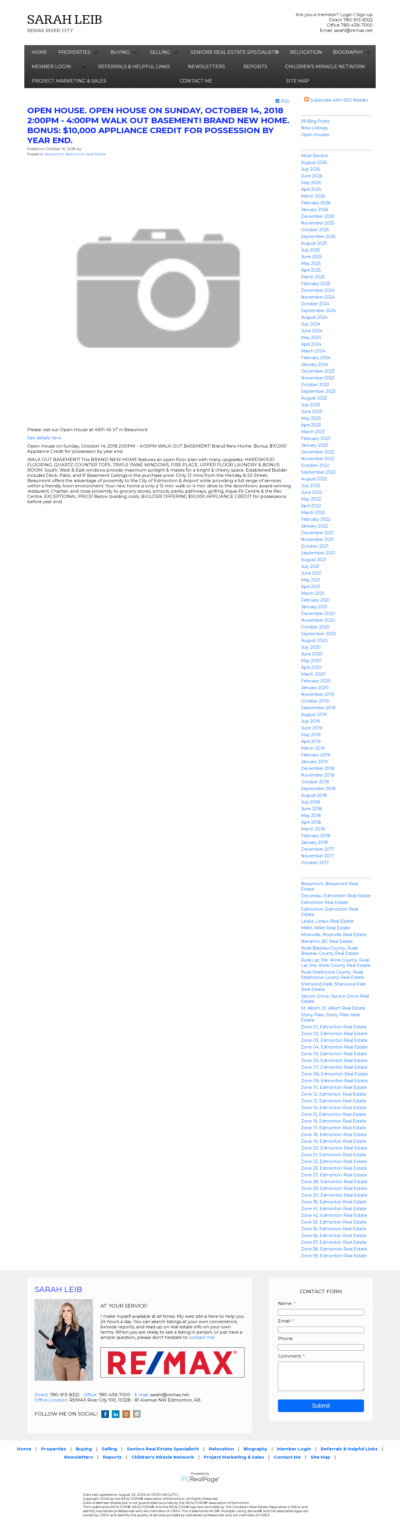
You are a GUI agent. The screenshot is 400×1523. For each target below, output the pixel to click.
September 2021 (318, 553)
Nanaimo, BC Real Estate (327, 941)
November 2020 (318, 620)
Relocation (306, 52)
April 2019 (311, 741)
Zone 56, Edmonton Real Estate (334, 1235)
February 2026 (315, 202)
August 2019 (314, 714)
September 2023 (318, 391)
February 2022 (315, 519)
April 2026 (311, 189)
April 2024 (311, 344)
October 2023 (315, 384)
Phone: (285, 1338)
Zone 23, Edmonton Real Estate (334, 1168)
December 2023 (317, 371)
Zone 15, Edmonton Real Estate (333, 1114)
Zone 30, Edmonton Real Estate (334, 1195)
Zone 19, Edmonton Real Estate (334, 1141)
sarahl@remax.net (353, 30)
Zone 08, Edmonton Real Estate (334, 1074)
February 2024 (316, 357)
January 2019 (314, 761)
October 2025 (315, 229)
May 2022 (311, 499)
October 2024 (315, 303)
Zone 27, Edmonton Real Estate (334, 1175)
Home (39, 52)
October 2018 (315, 781)
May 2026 (311, 182)
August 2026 (314, 162)
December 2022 (317, 452)
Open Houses (315, 134)
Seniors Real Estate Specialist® (235, 52)
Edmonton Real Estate (324, 902)
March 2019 (313, 748)
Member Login (294, 1449)
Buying (84, 1449)
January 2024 (314, 364)
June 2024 (311, 330)
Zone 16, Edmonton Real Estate (333, 1121)
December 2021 (317, 532)
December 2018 (317, 768)
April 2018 (311, 822)
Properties (53, 1449)
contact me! (202, 1337)
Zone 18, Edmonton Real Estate (334, 1134)
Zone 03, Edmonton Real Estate (334, 1040)
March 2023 (313, 431)
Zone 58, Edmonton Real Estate (334, 1249)
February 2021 (315, 600)
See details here (44, 438)
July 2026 (310, 169)
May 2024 (311, 337)
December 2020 (318, 613)
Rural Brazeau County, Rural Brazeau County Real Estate (330, 950)
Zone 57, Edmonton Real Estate (334, 1242)
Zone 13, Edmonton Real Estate (333, 1101)
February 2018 (315, 835)
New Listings (314, 128)
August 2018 (314, 795)
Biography (255, 1449)
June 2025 (311, 256)
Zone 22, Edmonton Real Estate (334, 1161)
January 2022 (314, 526)
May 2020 (311, 660)
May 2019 (311, 734)
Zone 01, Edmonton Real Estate (334, 1026)
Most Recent (314, 155)
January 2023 (314, 445)
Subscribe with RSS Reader (338, 100)
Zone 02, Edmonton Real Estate (334, 1033)
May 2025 (311, 263)
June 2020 (312, 654)
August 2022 (314, 479)
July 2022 (310, 485)
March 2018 (313, 829)
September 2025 (318, 236)
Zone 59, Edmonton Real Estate (334, 1255)
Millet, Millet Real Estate (325, 928)
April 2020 (311, 667)
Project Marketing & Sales (69, 81)
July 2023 (310, 404)
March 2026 (313, 196)
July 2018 (310, 802)
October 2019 (315, 701)
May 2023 (311, 418)
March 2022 (313, 512)
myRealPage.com (200, 1480)
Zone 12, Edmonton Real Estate (333, 1094)
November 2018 (317, 775)
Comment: (290, 1356)
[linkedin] (117, 1414)
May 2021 (310, 580)
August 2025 (314, 243)
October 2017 (315, 862)
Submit (321, 1405)
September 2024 (318, 310)
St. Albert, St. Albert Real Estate (333, 1008)
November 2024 (318, 297)
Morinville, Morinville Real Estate (334, 934)
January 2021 (314, 606)
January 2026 (314, 209)
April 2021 (310, 586)
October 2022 (315, 465)
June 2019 (311, 728)
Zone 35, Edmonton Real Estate (334, 1202)
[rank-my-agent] (138, 1414)
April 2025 (311, 270)
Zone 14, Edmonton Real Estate (334, 1107)
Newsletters (206, 66)
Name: (285, 1303)
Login (346, 14)
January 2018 (314, 842)
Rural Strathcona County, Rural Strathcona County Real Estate (332, 974)
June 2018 (311, 808)
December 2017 (317, 849)
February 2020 (316, 680)
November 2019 (317, 694)
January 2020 (315, 687)
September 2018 (318, 788)
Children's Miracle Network (325, 66)
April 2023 (311, 425)
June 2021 (311, 573)
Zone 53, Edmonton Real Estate (334, 1222)
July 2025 (310, 250)
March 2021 (312, 593)
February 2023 (315, 438)
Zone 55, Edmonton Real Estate (333, 1228)
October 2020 (315, 627)
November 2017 (317, 856)
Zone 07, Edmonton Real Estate (334, 1067)
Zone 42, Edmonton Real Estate (334, 1215)
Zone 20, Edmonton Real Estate (334, 1148)
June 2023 (311, 411)
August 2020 (314, 640)
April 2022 (311, 505)
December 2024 (318, 290)
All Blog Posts (315, 121)
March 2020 (313, 674)
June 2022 (311, 492)
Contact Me (196, 81)
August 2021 (314, 559)
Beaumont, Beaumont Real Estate (75, 154)
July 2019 (310, 721)
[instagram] (127, 1414)
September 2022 (318, 472)
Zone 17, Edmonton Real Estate (333, 1127)
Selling (109, 1449)
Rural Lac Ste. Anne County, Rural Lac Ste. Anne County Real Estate (335, 962)
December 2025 (317, 216)
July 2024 (310, 324)
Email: (285, 1321)
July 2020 (311, 647)
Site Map (297, 81)
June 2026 (311, 176)
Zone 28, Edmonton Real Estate (334, 1181)
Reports (255, 66)
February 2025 (315, 283)
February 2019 (315, 755)
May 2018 (311, 815)
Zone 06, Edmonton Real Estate (334, 1060)
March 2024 (313, 351)
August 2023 (314, 398)
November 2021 (317, 539)
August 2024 (314, 317)
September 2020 (318, 633)
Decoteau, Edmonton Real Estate (336, 895)
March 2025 (313, 277)
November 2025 (317, 223)
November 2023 (317, 378)
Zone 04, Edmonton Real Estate (334, 1047)
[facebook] (106, 1414)
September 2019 (318, 707)
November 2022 (317, 458)
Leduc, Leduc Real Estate (327, 921)
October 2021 (315, 546)
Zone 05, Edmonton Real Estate (334, 1053)
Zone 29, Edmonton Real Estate (334, 1188)
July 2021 (310, 566)
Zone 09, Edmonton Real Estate (334, 1080)
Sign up (364, 14)
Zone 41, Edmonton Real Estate (334, 1208)
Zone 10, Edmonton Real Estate (334, 1087)
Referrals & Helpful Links (134, 66)
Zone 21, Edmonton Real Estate (333, 1154)
